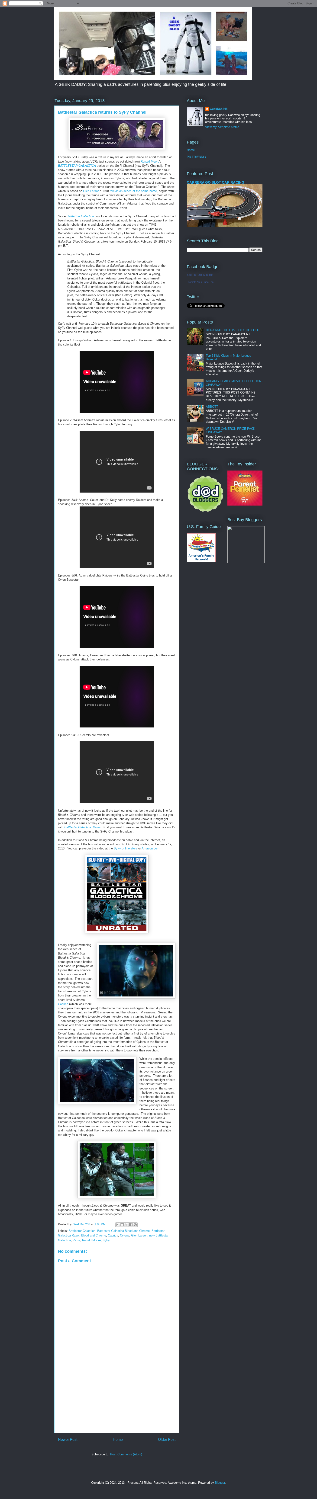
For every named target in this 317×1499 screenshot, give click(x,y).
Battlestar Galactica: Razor (82, 827)
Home (118, 1439)
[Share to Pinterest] (135, 1224)
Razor (76, 1240)
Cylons (124, 1235)
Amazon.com (150, 848)
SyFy (106, 1240)
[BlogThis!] (122, 1224)
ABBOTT (212, 406)
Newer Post (67, 1439)
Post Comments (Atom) (126, 1454)
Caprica (63, 1004)
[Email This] (117, 1224)
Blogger (220, 1482)
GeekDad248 (218, 109)
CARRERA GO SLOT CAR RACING (215, 182)
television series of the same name (133, 191)
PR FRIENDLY (197, 157)
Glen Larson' (91, 191)
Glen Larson (139, 1235)
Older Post (166, 1439)
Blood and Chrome (93, 1235)
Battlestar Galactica (82, 1231)
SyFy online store (125, 848)
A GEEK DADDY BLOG (200, 275)
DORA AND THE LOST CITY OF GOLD (232, 330)
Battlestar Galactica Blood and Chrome (123, 1231)
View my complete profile (222, 127)
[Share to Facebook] (131, 1224)
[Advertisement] (117, 1401)
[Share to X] (126, 1224)
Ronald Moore (150, 161)
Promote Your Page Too (200, 282)
